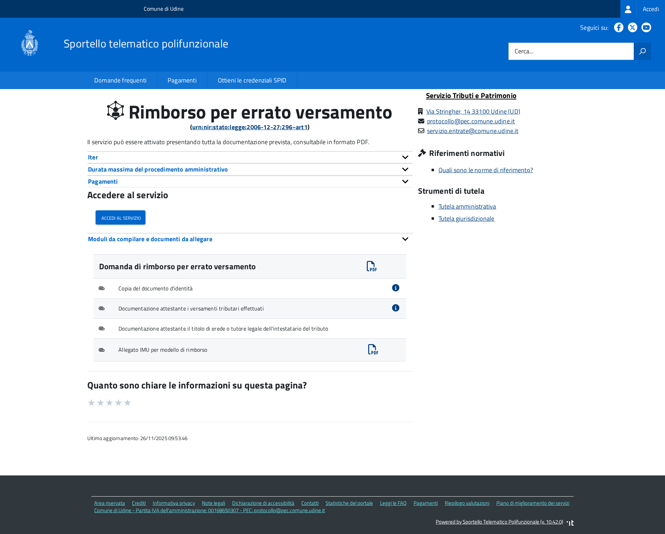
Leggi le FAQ (393, 503)
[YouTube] (645, 27)
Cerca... (524, 51)
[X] (631, 27)
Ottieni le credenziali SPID (252, 80)
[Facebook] (617, 27)
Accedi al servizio (120, 217)
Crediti (139, 503)
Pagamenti (182, 80)
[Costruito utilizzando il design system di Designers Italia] (570, 523)
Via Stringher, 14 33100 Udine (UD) (473, 111)
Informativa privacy (174, 503)
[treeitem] (642, 9)
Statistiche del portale (349, 503)
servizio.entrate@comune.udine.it (472, 130)
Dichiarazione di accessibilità (263, 503)
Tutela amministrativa (467, 206)
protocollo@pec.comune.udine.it (471, 121)
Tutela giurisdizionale (466, 218)
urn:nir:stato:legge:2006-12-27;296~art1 (250, 127)
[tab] (250, 157)
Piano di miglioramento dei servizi (532, 503)
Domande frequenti (120, 80)
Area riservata (109, 503)
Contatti (310, 503)
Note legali (213, 503)
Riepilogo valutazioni (467, 503)
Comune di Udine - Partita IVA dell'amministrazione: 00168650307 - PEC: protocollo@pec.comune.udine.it (209, 510)
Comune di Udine (164, 9)
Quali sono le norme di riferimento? (485, 170)
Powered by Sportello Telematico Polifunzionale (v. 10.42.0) (499, 522)
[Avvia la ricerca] (642, 51)
